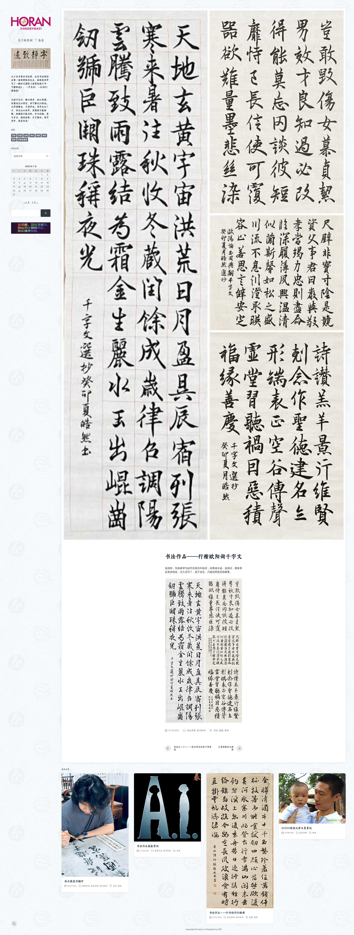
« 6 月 (27, 202)
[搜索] (45, 213)
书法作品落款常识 (148, 846)
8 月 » (35, 202)
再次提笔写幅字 (74, 881)
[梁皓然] (30, 23)
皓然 (44, 135)
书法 (14, 135)
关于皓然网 (25, 40)
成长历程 (191, 730)
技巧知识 (201, 730)
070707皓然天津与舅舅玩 (297, 828)
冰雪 (20, 135)
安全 (32, 135)
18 (19, 186)
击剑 (26, 135)
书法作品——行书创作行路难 (227, 913)
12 (25, 182)
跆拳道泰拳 (22, 139)
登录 (41, 40)
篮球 (14, 139)
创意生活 (86, 886)
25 (19, 190)
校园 (38, 135)
